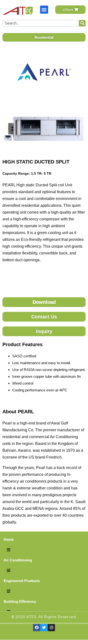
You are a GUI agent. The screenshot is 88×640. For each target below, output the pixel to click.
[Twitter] (44, 627)
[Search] (82, 23)
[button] (44, 10)
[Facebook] (36, 627)
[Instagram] (51, 627)
